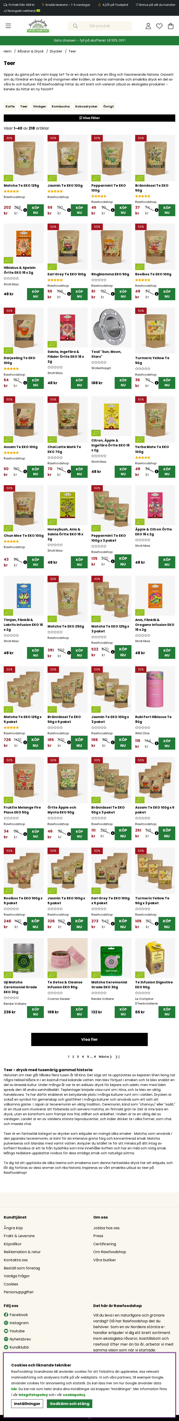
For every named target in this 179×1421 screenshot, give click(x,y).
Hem (7, 51)
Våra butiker (104, 1260)
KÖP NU (123, 561)
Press (98, 1236)
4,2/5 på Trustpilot (115, 5)
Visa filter (91, 118)
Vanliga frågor (17, 1276)
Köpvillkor (13, 1244)
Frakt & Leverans (19, 1236)
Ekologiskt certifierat (22, 11)
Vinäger (39, 106)
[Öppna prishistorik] (25, 210)
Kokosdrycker (86, 106)
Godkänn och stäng (70, 1403)
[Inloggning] (148, 26)
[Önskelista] (159, 26)
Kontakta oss (16, 1260)
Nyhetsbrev (20, 1339)
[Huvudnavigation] (8, 26)
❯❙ (117, 1057)
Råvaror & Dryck (31, 51)
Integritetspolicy (33, 1395)
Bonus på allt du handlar (157, 5)
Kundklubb (19, 1347)
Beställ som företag (22, 1268)
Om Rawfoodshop (109, 1252)
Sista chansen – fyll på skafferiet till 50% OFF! (89, 40)
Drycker (56, 51)
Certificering (104, 1244)
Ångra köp (13, 1228)
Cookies (11, 1284)
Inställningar (27, 1403)
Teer (72, 51)
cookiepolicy (74, 1395)
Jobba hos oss (106, 1228)
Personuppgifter (19, 1292)
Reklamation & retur (22, 1252)
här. (15, 1389)
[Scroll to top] (89, 1418)
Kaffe (10, 106)
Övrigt (108, 106)
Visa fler (89, 1039)
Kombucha (61, 106)
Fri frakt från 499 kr (21, 5)
